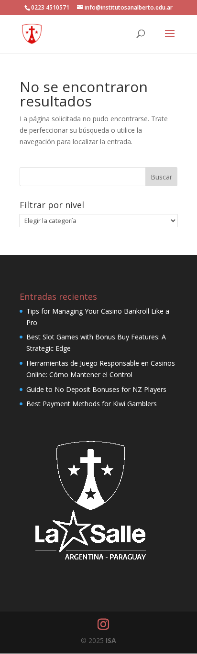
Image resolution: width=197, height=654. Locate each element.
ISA (111, 640)
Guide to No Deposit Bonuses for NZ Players (96, 389)
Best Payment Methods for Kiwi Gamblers (91, 403)
